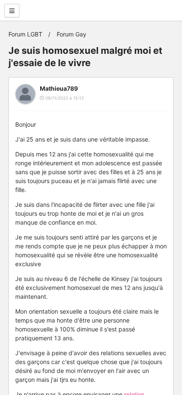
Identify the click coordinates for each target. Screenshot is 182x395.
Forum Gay (71, 34)
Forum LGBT (25, 34)
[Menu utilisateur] (11, 10)
